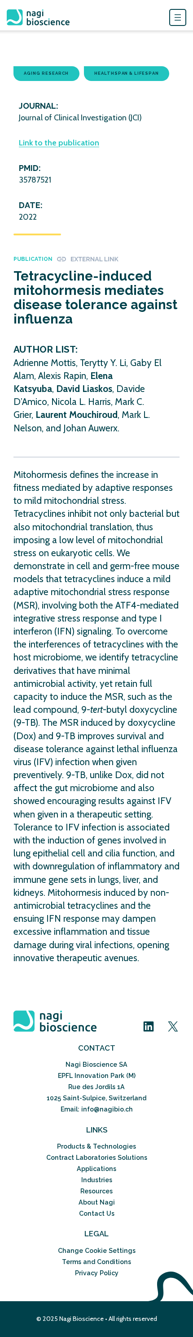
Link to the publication (59, 143)
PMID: (30, 168)
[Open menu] (177, 17)
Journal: (38, 106)
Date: (31, 205)
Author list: (45, 349)
